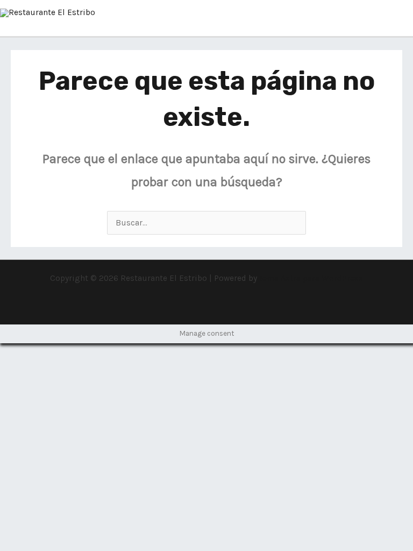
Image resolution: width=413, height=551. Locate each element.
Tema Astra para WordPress (311, 278)
